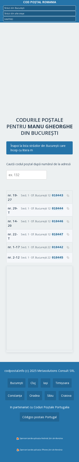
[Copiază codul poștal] (67, 195)
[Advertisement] (39, 70)
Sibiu (50, 396)
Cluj (33, 383)
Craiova (66, 396)
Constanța (15, 396)
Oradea (34, 396)
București (16, 383)
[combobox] (39, 8)
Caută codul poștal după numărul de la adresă (38, 164)
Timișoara (62, 383)
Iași (45, 383)
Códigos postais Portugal (39, 417)
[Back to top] (70, 452)
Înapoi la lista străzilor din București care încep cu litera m (38, 148)
